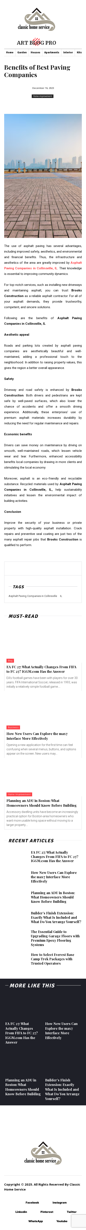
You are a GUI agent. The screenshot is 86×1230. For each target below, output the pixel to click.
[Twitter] (60, 1212)
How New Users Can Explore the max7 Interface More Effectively (36, 735)
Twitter (72, 1211)
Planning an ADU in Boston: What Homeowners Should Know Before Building (53, 897)
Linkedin (21, 1211)
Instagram (60, 1202)
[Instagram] (46, 1202)
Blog (10, 660)
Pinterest (46, 1211)
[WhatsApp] (22, 1221)
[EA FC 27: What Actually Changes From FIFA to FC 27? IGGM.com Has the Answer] (43, 643)
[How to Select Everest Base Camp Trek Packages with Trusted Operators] (16, 959)
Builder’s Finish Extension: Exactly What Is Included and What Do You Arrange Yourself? (56, 917)
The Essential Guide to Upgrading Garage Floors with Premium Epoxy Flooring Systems (55, 938)
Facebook (32, 1202)
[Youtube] (50, 1221)
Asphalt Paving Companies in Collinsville (33, 596)
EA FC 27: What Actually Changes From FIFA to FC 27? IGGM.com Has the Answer (41, 669)
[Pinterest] (34, 1212)
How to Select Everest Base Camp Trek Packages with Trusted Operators (52, 958)
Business (13, 727)
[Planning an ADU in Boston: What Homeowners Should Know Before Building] (43, 777)
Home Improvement (19, 794)
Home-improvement (42, 96)
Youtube (61, 1221)
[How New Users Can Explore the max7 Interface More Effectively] (43, 710)
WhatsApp (35, 1221)
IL (61, 596)
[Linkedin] (9, 1212)
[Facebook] (19, 1202)
